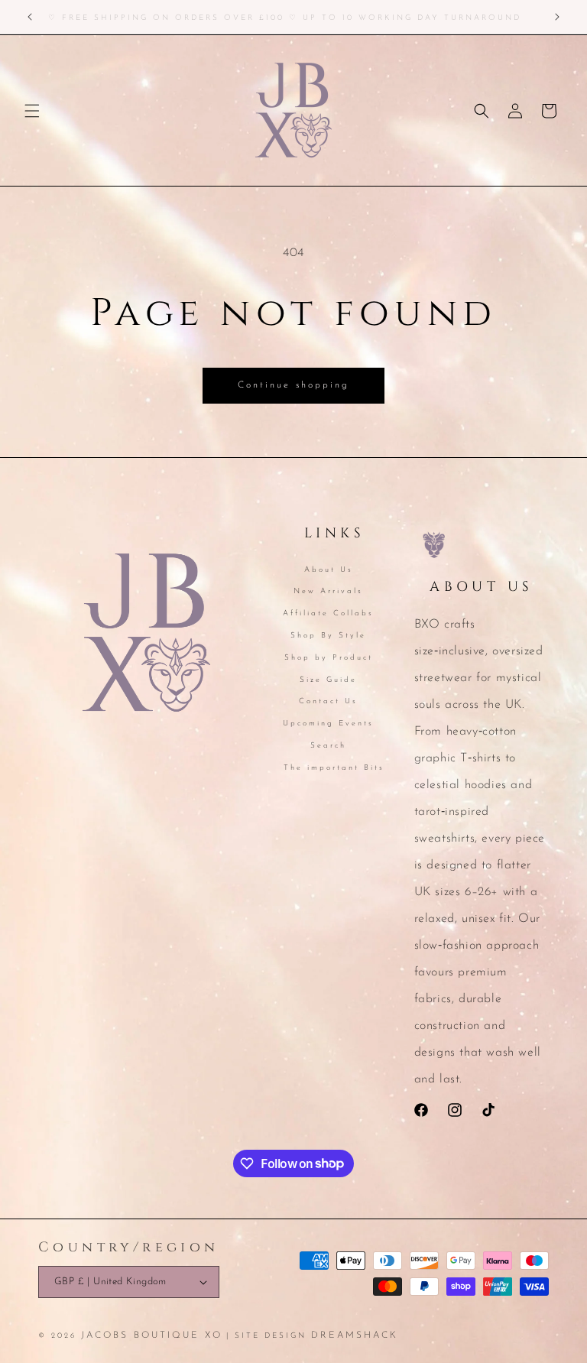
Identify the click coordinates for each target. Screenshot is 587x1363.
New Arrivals (328, 591)
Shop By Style (328, 635)
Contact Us (328, 701)
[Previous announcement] (30, 17)
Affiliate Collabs (328, 613)
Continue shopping (293, 385)
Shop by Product (328, 658)
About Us (328, 571)
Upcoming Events (328, 723)
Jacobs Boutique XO (151, 1335)
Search (328, 746)
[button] (32, 111)
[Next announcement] (557, 17)
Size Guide (328, 680)
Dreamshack (354, 1335)
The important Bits (334, 768)
